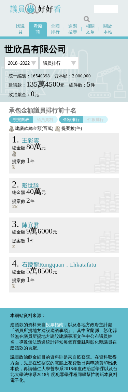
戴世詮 (25, 185)
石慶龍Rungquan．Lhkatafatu (54, 264)
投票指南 (54, 324)
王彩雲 (25, 140)
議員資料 (45, 119)
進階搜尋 (72, 29)
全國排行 (55, 29)
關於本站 (107, 29)
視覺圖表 (21, 119)
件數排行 (95, 119)
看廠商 (37, 29)
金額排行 (71, 119)
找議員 (20, 29)
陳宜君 (25, 225)
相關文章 (90, 29)
